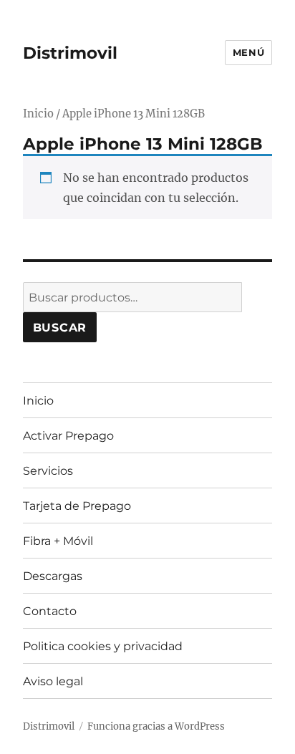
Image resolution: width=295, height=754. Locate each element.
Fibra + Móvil (58, 541)
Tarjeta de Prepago (77, 506)
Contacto (50, 611)
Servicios (48, 471)
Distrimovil (70, 53)
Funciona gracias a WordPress (156, 726)
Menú (248, 52)
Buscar (60, 327)
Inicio (38, 113)
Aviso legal (53, 681)
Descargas (52, 576)
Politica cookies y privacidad (103, 646)
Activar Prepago (68, 436)
